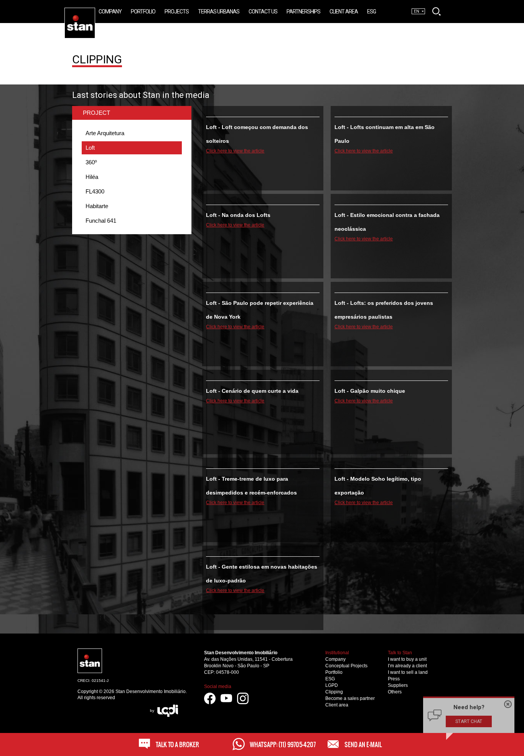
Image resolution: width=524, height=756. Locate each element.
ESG (330, 679)
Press (394, 679)
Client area (336, 705)
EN (416, 11)
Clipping (334, 692)
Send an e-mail (363, 744)
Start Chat (468, 721)
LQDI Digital (167, 711)
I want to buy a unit (407, 659)
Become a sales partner (350, 698)
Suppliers (398, 685)
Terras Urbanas (218, 11)
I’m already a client (407, 665)
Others (395, 692)
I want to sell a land (408, 672)
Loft (90, 147)
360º (91, 162)
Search (436, 11)
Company (335, 659)
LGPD (331, 685)
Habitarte (97, 206)
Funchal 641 (101, 220)
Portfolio (334, 672)
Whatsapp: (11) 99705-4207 (283, 744)
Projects (177, 11)
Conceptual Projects (346, 665)
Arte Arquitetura (105, 133)
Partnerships (303, 11)
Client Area (344, 11)
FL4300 (95, 191)
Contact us (263, 11)
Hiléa (92, 177)
